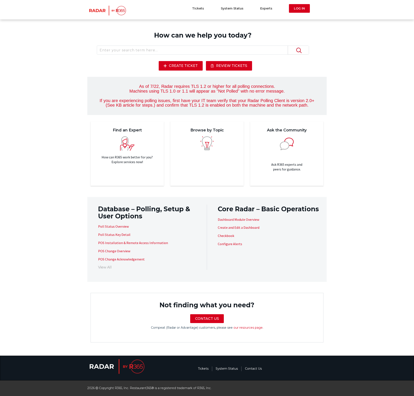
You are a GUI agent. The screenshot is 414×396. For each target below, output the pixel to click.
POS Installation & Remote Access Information (133, 243)
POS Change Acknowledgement (121, 259)
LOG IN (299, 8)
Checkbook (226, 235)
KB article (125, 105)
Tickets (198, 8)
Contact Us (253, 369)
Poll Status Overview (113, 226)
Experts (266, 8)
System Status (232, 8)
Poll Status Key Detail (114, 234)
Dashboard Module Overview (238, 219)
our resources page (248, 328)
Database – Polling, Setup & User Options (144, 212)
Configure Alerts (230, 244)
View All (105, 267)
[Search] (298, 50)
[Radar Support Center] (107, 10)
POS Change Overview (114, 251)
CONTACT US (207, 319)
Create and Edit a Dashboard (238, 227)
